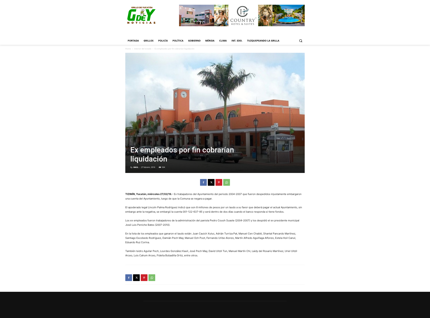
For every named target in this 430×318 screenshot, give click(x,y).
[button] (301, 41)
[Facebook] (203, 182)
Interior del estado (142, 48)
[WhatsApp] (226, 182)
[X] (211, 182)
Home (128, 48)
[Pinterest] (219, 182)
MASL (135, 167)
